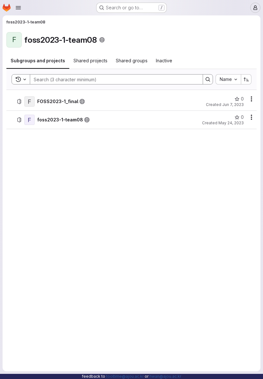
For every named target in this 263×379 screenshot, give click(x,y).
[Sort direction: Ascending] (246, 79)
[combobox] (228, 79)
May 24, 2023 (231, 122)
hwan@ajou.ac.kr (165, 376)
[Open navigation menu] (18, 8)
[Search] (208, 79)
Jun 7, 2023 (233, 104)
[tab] (37, 61)
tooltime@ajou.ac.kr (125, 376)
